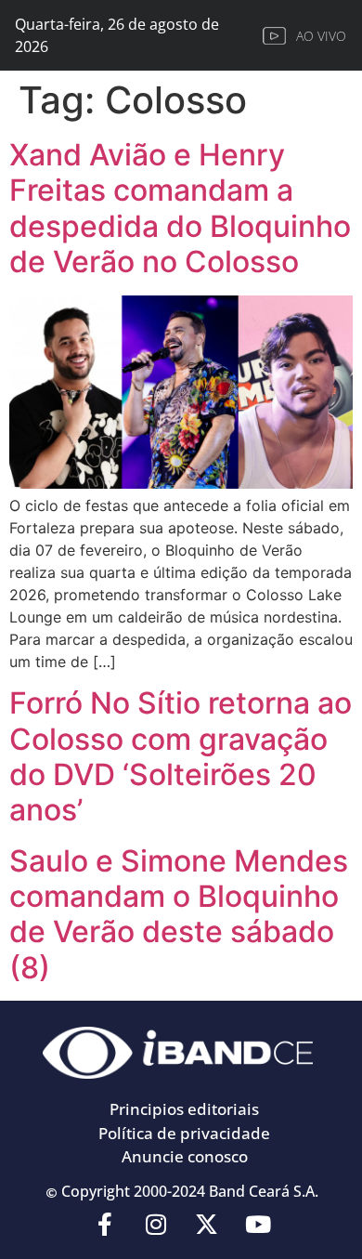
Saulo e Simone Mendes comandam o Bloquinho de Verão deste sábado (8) (178, 914)
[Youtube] (258, 1224)
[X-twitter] (207, 1224)
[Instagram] (156, 1224)
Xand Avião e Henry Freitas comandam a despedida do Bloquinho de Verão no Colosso (180, 208)
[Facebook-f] (105, 1224)
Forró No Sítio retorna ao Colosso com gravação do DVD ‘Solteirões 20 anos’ (180, 756)
